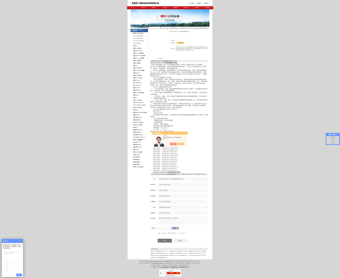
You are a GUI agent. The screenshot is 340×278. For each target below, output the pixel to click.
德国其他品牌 (174, 28)
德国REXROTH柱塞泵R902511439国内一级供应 (181, 253)
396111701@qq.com (196, 263)
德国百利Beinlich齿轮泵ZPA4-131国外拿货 (179, 251)
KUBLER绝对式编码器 (138, 40)
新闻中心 (154, 7)
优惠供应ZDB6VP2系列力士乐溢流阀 (197, 251)
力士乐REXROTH (182, 28)
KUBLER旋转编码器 (138, 38)
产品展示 (165, 7)
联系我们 (207, 7)
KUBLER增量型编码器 (138, 35)
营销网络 (175, 7)
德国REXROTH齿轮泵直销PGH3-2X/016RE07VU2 (162, 253)
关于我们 (143, 7)
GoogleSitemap (154, 265)
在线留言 (197, 7)
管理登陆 (171, 265)
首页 (163, 28)
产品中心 (167, 28)
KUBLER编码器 (137, 43)
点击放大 (161, 58)
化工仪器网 (170, 271)
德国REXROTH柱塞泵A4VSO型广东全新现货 (199, 253)
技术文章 (186, 7)
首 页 (132, 7)
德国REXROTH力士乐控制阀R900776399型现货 (181, 255)
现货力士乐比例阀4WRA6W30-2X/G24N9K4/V (161, 251)
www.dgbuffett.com (164, 265)
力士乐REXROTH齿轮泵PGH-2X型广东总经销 (199, 255)
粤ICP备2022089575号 (184, 265)
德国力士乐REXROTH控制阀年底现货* (160, 255)
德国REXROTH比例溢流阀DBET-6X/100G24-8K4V (162, 257)
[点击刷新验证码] (175, 228)
